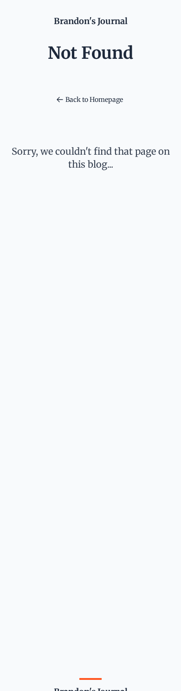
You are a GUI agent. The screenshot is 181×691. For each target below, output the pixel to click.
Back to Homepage (94, 99)
